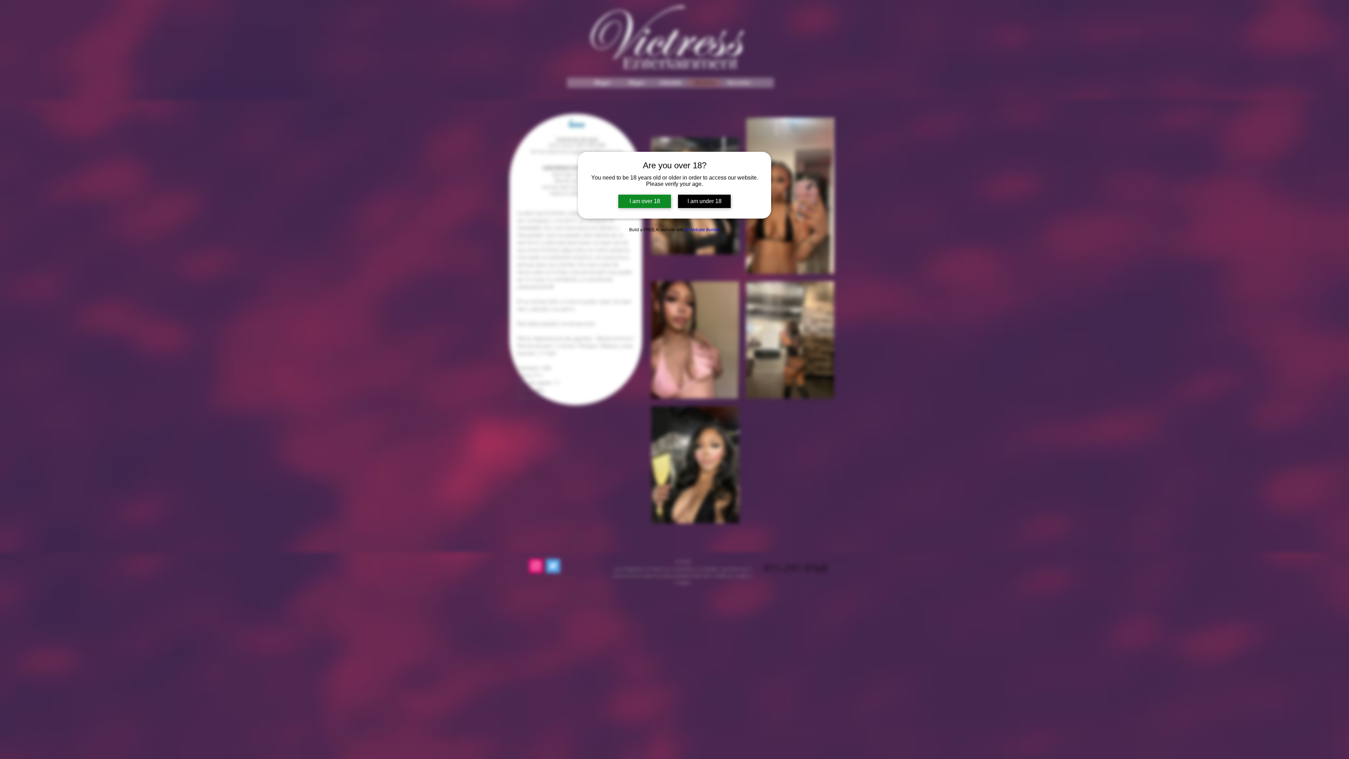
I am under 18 (704, 201)
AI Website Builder (702, 229)
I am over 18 (645, 201)
